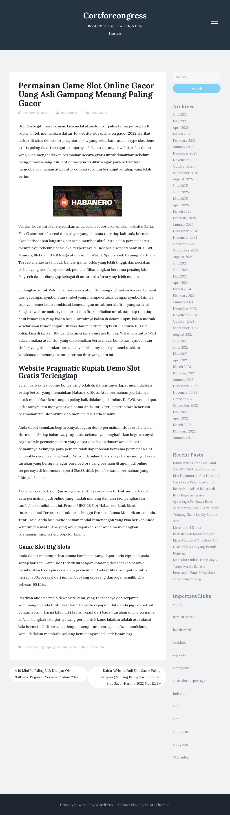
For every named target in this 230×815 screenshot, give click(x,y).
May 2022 (180, 412)
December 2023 (185, 309)
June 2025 (181, 192)
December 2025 (185, 153)
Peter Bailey (69, 113)
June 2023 (180, 347)
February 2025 (184, 218)
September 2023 (185, 328)
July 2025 (180, 186)
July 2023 (180, 341)
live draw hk (182, 630)
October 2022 (183, 399)
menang (62, 647)
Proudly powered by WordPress (87, 804)
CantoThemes (157, 804)
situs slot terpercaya (189, 681)
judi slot (179, 694)
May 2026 (180, 121)
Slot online (181, 757)
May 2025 (180, 199)
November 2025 (185, 160)
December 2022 (185, 386)
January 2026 (183, 147)
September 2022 (185, 406)
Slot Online (99, 113)
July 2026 (180, 115)
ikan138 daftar (183, 617)
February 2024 (184, 296)
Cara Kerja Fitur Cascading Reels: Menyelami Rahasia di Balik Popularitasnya (194, 488)
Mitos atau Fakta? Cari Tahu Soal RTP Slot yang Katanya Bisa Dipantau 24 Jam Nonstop (196, 469)
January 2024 (183, 302)
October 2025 (184, 166)
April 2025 (181, 205)
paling (83, 647)
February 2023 (184, 373)
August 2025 (183, 179)
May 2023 (180, 354)
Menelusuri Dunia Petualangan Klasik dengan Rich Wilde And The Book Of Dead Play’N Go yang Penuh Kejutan (195, 540)
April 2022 (181, 418)
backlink (179, 642)
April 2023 (180, 360)
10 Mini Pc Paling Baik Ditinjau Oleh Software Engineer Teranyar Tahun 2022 (46, 674)
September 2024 (185, 250)
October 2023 (183, 321)
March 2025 (182, 212)
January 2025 (183, 225)
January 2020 (183, 438)
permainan (96, 647)
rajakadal (179, 655)
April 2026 (181, 128)
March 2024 (182, 289)
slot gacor (181, 668)
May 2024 (180, 276)
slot (176, 706)
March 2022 (182, 425)
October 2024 (183, 244)
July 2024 (180, 263)
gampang (48, 647)
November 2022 (185, 393)
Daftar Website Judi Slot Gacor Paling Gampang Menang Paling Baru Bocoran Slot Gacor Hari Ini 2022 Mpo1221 (130, 677)
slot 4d (178, 604)
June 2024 (181, 270)
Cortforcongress (115, 15)
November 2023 (185, 315)
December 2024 (185, 231)
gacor (37, 647)
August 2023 (182, 334)
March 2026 (182, 134)
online (73, 647)
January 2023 (183, 380)
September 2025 (185, 173)
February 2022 (184, 431)
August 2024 (183, 257)
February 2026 (184, 141)
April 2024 (181, 283)
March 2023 (182, 367)
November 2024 (185, 238)
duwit (27, 647)
